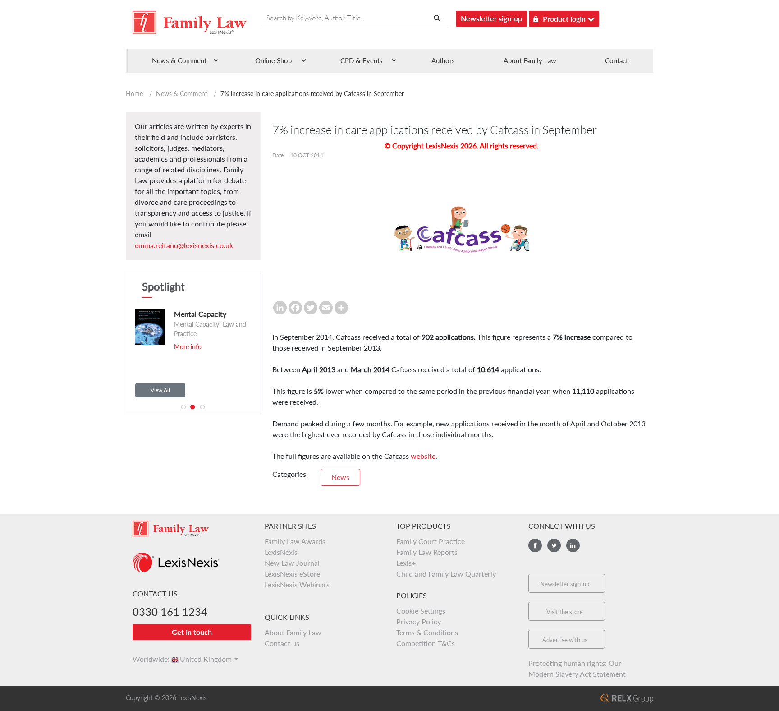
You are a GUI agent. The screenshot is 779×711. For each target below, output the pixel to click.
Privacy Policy (418, 621)
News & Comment (181, 93)
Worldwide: (147, 659)
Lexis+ (406, 563)
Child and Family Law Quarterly (446, 573)
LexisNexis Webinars (297, 584)
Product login (565, 18)
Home (134, 93)
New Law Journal (292, 563)
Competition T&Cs (425, 643)
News (340, 477)
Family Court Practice (430, 541)
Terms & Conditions (427, 632)
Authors (443, 60)
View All (160, 390)
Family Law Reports (427, 552)
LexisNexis (281, 552)
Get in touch (192, 632)
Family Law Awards (295, 541)
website (423, 456)
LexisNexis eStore (292, 573)
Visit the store (564, 611)
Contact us (282, 643)
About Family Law (530, 60)
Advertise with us (564, 639)
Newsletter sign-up (491, 18)
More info (188, 347)
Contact (616, 60)
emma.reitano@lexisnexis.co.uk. (185, 245)
